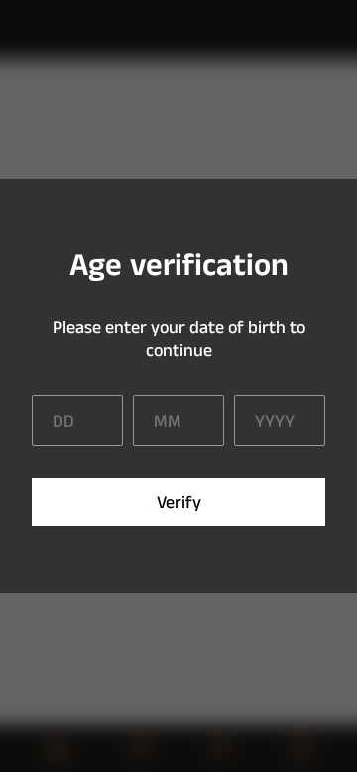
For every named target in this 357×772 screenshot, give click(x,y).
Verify (179, 502)
